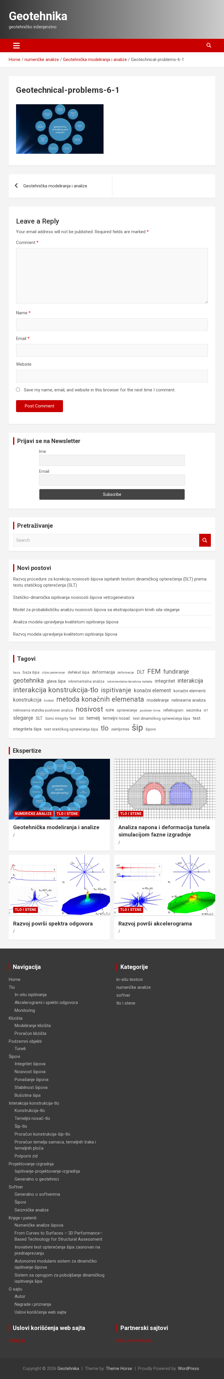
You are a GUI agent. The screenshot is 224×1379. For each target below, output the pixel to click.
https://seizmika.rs (134, 1340)
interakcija (190, 680)
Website (24, 364)
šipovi (151, 729)
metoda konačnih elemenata (100, 699)
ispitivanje (116, 690)
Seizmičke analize (32, 1210)
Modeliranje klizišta (33, 1025)
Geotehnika (38, 16)
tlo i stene (67, 814)
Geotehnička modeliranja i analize (55, 186)
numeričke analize (33, 814)
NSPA (110, 710)
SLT (39, 718)
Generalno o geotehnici (37, 1179)
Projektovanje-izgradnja (31, 1164)
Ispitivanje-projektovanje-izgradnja (47, 1171)
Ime (42, 451)
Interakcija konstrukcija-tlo (34, 1103)
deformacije (126, 672)
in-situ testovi (129, 979)
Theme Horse (119, 1368)
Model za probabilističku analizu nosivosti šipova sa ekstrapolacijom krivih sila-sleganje (96, 609)
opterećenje (127, 710)
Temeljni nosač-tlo (32, 1118)
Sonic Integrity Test (60, 718)
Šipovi (14, 1056)
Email (22, 338)
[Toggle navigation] (16, 45)
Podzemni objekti (25, 1041)
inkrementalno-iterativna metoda (129, 682)
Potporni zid (26, 1156)
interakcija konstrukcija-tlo (55, 690)
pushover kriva (150, 710)
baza (16, 672)
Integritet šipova (30, 1063)
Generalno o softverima (37, 1194)
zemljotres (120, 729)
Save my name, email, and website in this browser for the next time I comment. (99, 390)
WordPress (188, 1368)
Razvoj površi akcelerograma (155, 923)
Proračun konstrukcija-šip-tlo (42, 1134)
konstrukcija (27, 700)
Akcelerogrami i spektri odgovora (46, 1002)
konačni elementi (190, 690)
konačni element (152, 690)
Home (14, 979)
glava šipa (56, 681)
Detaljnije (17, 1340)
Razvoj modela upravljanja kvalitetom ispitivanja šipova (65, 634)
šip (137, 728)
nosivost (89, 709)
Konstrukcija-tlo (30, 1110)
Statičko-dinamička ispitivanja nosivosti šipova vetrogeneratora (73, 597)
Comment (27, 242)
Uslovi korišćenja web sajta (40, 1312)
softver (123, 995)
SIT (206, 710)
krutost (49, 700)
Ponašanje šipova (31, 1079)
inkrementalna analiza (86, 681)
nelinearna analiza (189, 700)
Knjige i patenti (22, 1218)
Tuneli (20, 1048)
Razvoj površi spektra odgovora (53, 923)
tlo (104, 728)
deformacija (103, 672)
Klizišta (15, 1018)
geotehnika (28, 680)
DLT (141, 672)
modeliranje (158, 700)
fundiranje (176, 671)
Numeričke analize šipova (39, 1225)
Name (23, 312)
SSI (81, 718)
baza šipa (31, 672)
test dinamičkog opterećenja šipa (161, 718)
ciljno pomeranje (53, 672)
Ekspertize (27, 750)
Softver (16, 1187)
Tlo (12, 987)
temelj (93, 718)
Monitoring (25, 1010)
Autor (20, 1296)
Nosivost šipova (30, 1071)
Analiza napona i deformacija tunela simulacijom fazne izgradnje (164, 831)
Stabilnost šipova (31, 1087)
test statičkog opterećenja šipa (71, 729)
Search (205, 540)
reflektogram (173, 710)
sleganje (23, 718)
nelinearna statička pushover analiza (43, 710)
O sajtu (15, 1289)
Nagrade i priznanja (33, 1304)
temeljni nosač (116, 718)
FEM (154, 671)
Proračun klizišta (30, 1033)
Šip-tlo (21, 1126)
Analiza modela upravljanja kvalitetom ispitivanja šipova (65, 622)
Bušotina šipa (28, 1095)
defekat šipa (78, 672)
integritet (165, 681)
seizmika (193, 710)
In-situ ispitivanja (31, 994)
